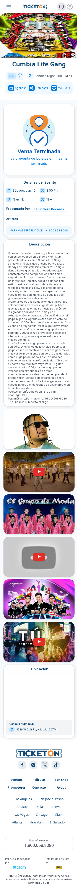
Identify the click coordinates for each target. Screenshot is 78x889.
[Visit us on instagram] (33, 765)
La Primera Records (49, 209)
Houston (22, 807)
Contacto (39, 787)
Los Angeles (23, 799)
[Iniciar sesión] (70, 7)
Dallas (40, 807)
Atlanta (17, 822)
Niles (68, 76)
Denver (56, 807)
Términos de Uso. (39, 883)
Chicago (41, 814)
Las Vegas (22, 814)
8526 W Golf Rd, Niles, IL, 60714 (36, 729)
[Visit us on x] (45, 765)
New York (36, 822)
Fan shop (61, 780)
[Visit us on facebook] (22, 765)
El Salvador (58, 822)
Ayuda (61, 787)
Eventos (17, 780)
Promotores (17, 787)
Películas (39, 780)
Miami (58, 814)
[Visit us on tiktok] (56, 765)
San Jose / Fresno (51, 799)
